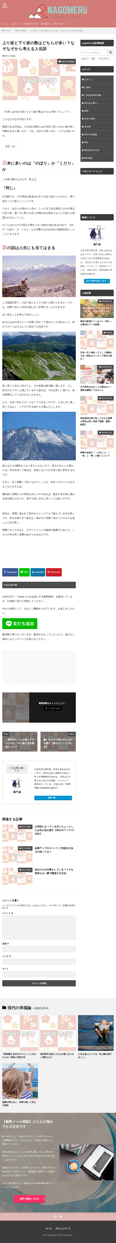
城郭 (86, 110)
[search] (111, 52)
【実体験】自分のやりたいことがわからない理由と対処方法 (19, 1055)
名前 (5, 944)
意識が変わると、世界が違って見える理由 (19, 1103)
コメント (7, 913)
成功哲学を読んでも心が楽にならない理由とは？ (57, 1055)
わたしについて (63, 1228)
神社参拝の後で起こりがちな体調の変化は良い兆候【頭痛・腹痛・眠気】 (96, 421)
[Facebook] (10, 572)
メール (6, 956)
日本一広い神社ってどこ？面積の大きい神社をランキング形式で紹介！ (96, 355)
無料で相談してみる (29, 1198)
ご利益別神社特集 (92, 95)
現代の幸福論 (20, 30)
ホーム (5, 23)
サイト (5, 969)
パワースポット (103, 58)
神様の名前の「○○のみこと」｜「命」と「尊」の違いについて (95, 454)
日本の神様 (89, 118)
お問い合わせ (58, 23)
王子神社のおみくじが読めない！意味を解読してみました (96, 388)
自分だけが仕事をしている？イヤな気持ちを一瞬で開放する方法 (54, 871)
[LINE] (24, 572)
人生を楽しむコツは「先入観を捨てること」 (95, 1055)
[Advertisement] (21, 665)
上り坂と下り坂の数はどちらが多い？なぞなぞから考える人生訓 (56, 30)
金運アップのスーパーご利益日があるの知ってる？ (54, 850)
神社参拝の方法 (30, 23)
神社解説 (45, 23)
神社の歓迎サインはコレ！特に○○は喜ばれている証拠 (96, 323)
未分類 (87, 126)
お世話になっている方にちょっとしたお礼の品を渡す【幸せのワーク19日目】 (54, 830)
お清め (87, 87)
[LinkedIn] (38, 572)
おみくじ (16, 23)
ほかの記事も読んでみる (96, 281)
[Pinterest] (54, 572)
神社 (93, 58)
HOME (7, 30)
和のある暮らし (91, 103)
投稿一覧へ (52, 797)
